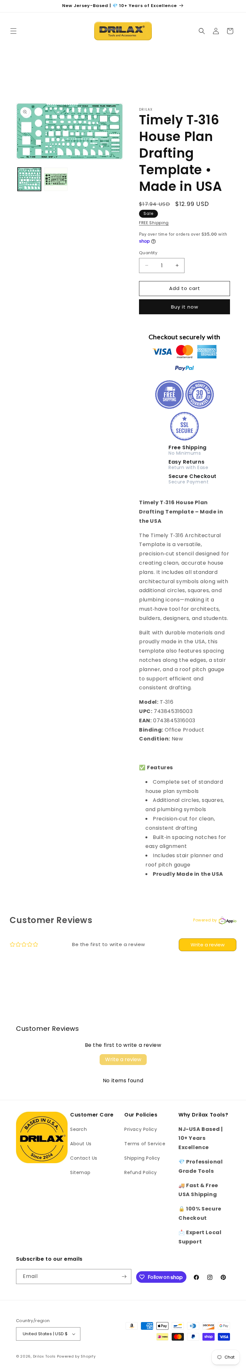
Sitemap (80, 1172)
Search (78, 1129)
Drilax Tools (44, 1356)
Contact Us (83, 1158)
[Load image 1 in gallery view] (29, 179)
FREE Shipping (154, 222)
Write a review (208, 944)
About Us (81, 1143)
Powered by (205, 920)
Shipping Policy (142, 1158)
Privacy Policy (140, 1129)
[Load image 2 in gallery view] (56, 179)
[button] (13, 31)
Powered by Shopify (76, 1356)
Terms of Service (145, 1143)
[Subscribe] (124, 1276)
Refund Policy (140, 1172)
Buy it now (184, 306)
